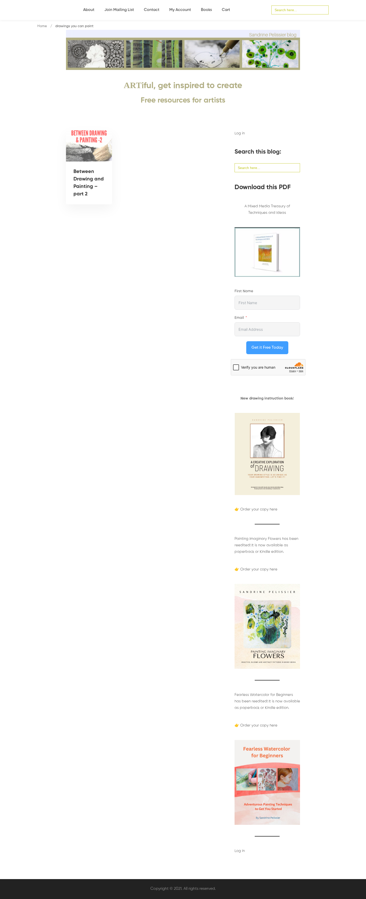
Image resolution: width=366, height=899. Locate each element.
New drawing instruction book (267, 398)
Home (42, 26)
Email (239, 318)
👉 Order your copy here (256, 509)
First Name (244, 291)
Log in (240, 133)
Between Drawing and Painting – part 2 (88, 183)
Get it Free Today (267, 348)
